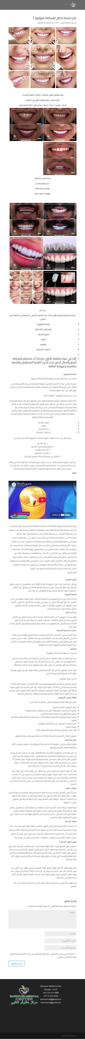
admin (68, 22)
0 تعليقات (41, 22)
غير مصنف (50, 22)
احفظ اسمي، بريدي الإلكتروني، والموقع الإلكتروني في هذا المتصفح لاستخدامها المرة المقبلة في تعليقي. (43, 955)
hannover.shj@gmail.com (50, 999)
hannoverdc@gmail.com (51, 1002)
